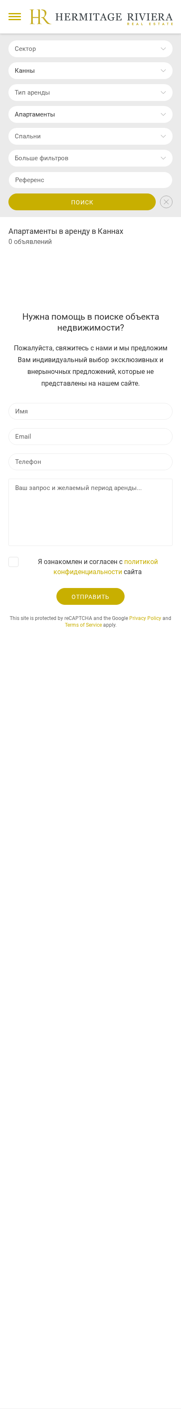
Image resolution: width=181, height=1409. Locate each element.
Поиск (82, 202)
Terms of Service (83, 625)
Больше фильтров (42, 158)
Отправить (90, 596)
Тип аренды (32, 92)
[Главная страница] (101, 17)
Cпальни (28, 136)
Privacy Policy (145, 618)
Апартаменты (35, 114)
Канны (25, 70)
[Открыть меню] (14, 17)
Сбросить (166, 202)
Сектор (25, 49)
